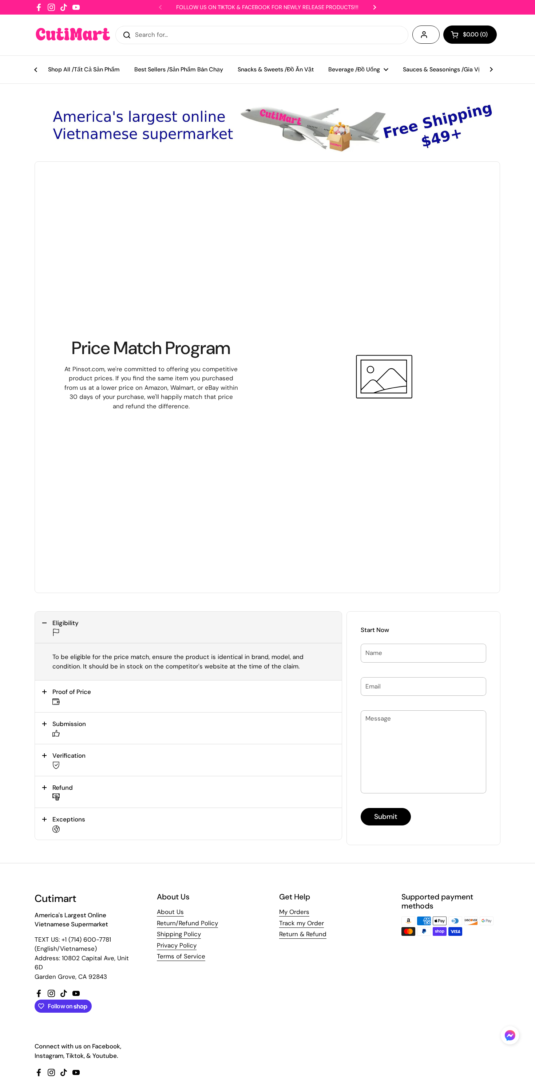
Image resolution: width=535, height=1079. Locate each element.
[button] (188, 627)
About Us (170, 912)
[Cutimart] (73, 35)
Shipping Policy (179, 934)
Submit (385, 816)
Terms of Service (181, 956)
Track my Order (301, 923)
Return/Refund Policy (187, 923)
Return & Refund (302, 934)
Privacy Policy (177, 945)
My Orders (294, 912)
